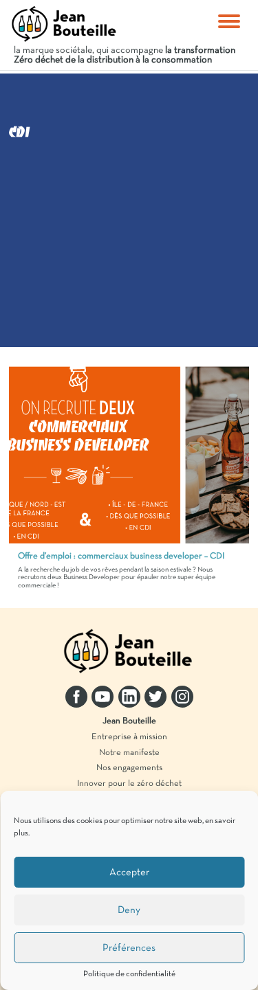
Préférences (129, 948)
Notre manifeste (129, 753)
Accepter (129, 872)
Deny (129, 910)
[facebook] (76, 696)
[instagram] (182, 696)
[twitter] (155, 696)
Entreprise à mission (129, 737)
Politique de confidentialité (129, 974)
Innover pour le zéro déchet (129, 784)
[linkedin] (129, 696)
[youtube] (102, 696)
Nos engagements (129, 768)
